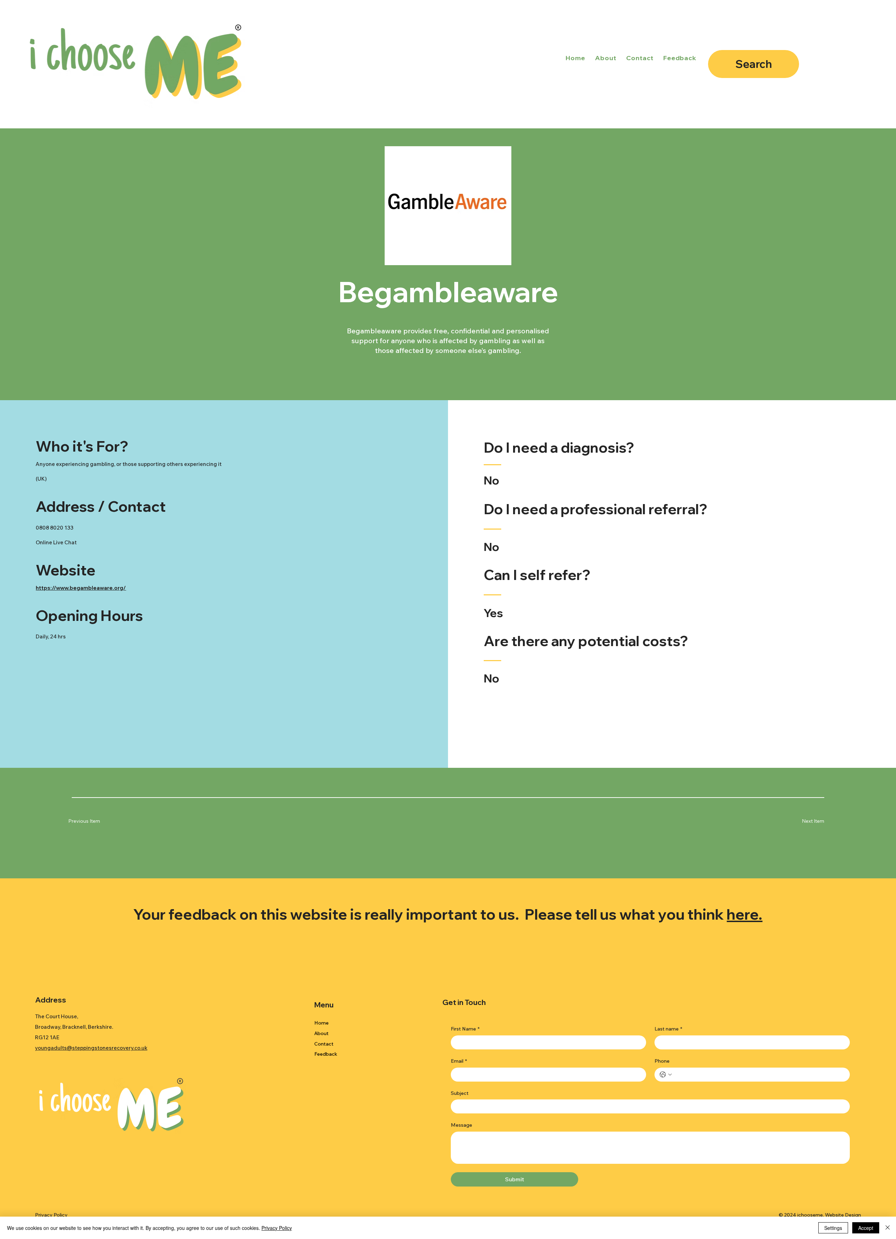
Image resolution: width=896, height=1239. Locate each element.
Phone (662, 1061)
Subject (460, 1093)
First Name (465, 1029)
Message (461, 1125)
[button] (803, 821)
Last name (668, 1029)
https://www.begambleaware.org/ (81, 588)
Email (459, 1061)
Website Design (843, 1215)
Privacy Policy (51, 1215)
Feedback (325, 1054)
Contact (324, 1044)
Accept (865, 1227)
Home (321, 1023)
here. (744, 914)
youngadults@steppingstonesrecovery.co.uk (91, 1048)
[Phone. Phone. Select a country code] (666, 1074)
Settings (833, 1227)
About (321, 1033)
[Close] (887, 1227)
